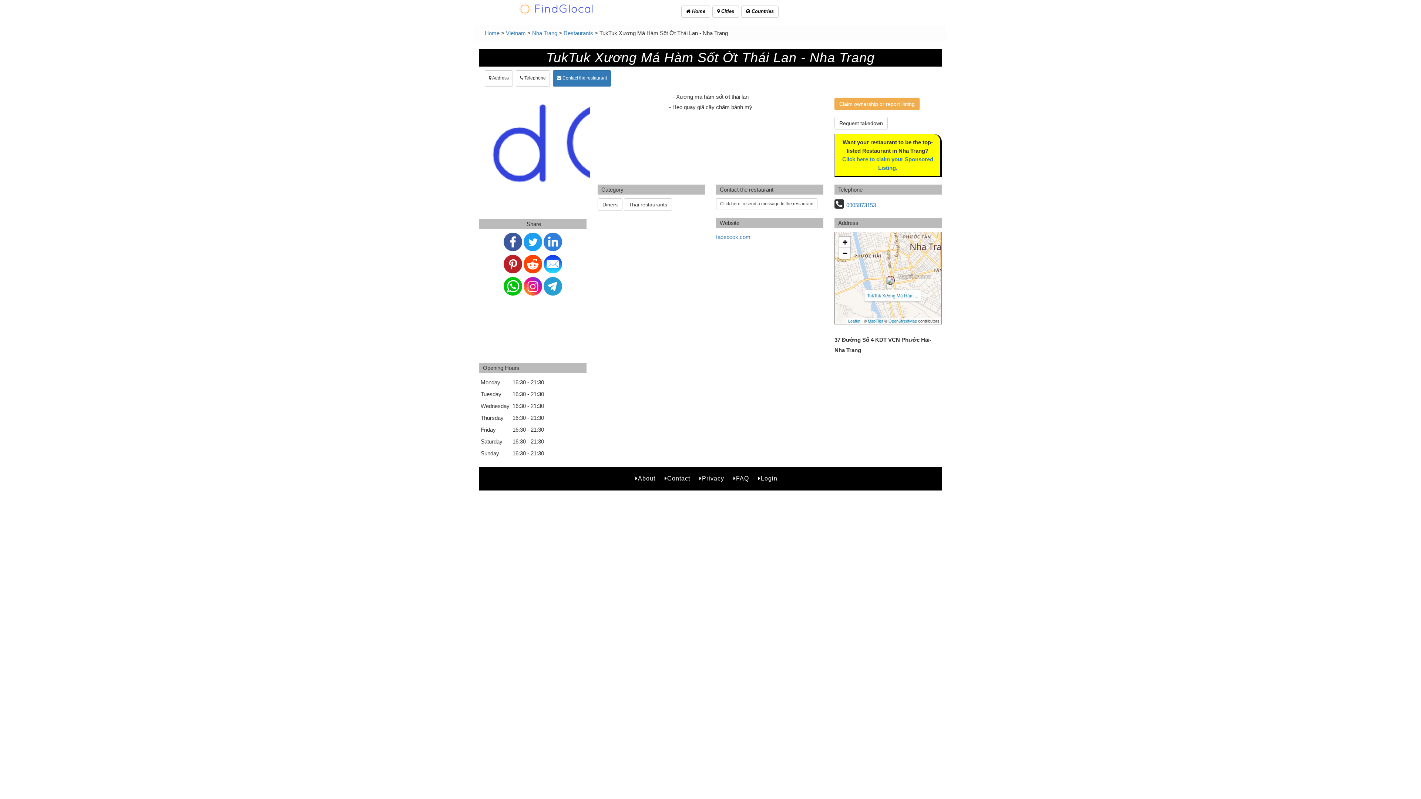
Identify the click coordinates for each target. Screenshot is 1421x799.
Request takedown (861, 123)
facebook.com (733, 237)
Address (500, 78)
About (646, 478)
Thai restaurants (648, 205)
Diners (610, 205)
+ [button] (845, 242)
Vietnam (516, 33)
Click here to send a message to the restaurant (766, 203)
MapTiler (875, 321)
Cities (727, 11)
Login (769, 478)
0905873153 (861, 205)
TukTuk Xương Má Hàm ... (892, 295)
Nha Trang (544, 33)
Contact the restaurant (584, 78)
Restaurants (578, 33)
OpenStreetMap (902, 321)
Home (698, 11)
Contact (678, 478)
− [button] (845, 253)
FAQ (742, 478)
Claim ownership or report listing (877, 104)
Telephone (534, 78)
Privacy (713, 478)
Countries (762, 11)
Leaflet (854, 321)
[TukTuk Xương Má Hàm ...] (890, 280)
